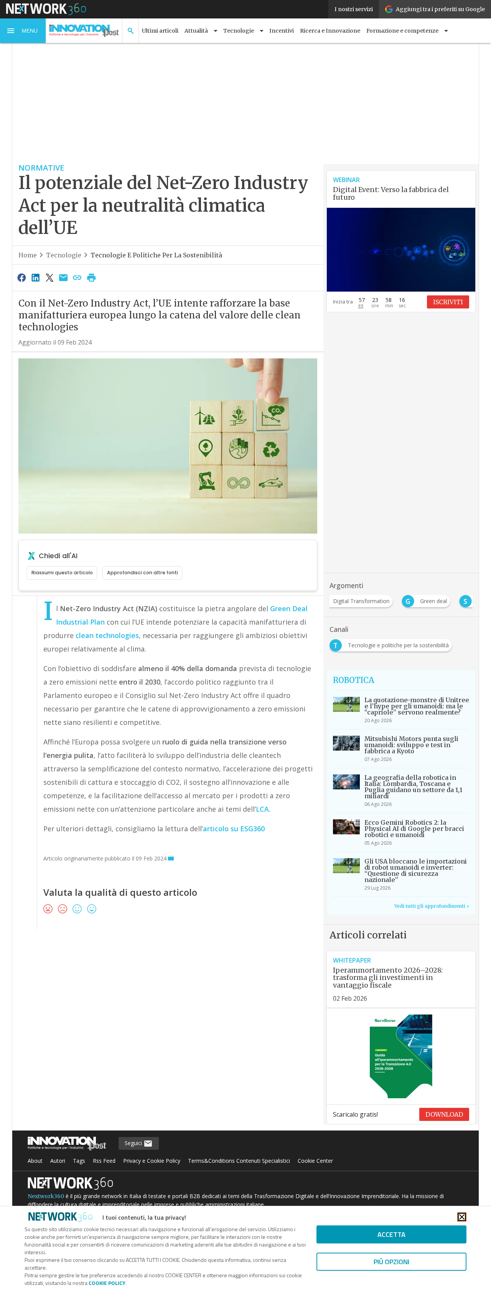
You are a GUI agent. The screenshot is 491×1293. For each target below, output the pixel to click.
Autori (57, 1160)
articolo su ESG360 (234, 828)
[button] (23, 30)
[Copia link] (77, 277)
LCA (262, 809)
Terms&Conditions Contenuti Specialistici (239, 1160)
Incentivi (281, 30)
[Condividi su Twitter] (49, 277)
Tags (79, 1160)
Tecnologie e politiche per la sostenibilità (156, 255)
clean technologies (107, 635)
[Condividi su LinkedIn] (35, 277)
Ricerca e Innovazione (330, 30)
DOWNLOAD (444, 1114)
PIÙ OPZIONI (391, 1262)
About (35, 1160)
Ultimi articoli (160, 30)
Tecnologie (63, 255)
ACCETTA (391, 1234)
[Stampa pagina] (91, 277)
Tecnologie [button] (238, 30)
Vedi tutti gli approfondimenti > (431, 906)
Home (27, 255)
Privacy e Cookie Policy (151, 1160)
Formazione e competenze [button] (402, 30)
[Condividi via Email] (63, 277)
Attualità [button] (196, 30)
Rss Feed (104, 1160)
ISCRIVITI (448, 302)
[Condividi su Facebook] (21, 277)
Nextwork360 (46, 1196)
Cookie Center (315, 1160)
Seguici (134, 1143)
